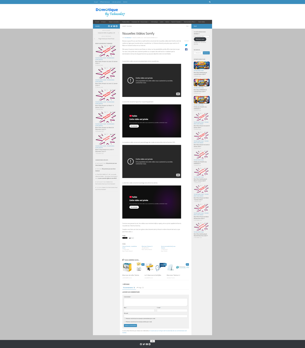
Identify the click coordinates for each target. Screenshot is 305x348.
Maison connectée (114, 22)
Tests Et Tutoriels (175, 22)
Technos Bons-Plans (189, 22)
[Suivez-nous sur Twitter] (111, 26)
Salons (167, 22)
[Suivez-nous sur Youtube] (114, 26)
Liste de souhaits (116, 2)
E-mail (159, 307)
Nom (125, 307)
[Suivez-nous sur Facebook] (109, 26)
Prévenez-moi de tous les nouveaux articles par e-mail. (139, 321)
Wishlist (125, 2)
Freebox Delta (125, 22)
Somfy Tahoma (127, 26)
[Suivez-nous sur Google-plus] (117, 26)
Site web (126, 313)
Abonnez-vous (200, 39)
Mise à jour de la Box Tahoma (130, 275)
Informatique (154, 22)
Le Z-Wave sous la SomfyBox (153, 275)
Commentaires (130, 287)
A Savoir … (104, 22)
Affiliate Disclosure (105, 2)
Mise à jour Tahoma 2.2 (147, 246)
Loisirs (161, 22)
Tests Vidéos (201, 22)
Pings (140, 287)
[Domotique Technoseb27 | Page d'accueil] (110, 12)
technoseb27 (128, 37)
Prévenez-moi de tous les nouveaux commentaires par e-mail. (140, 318)
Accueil (96, 2)
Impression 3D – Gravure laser (140, 22)
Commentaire (127, 297)
